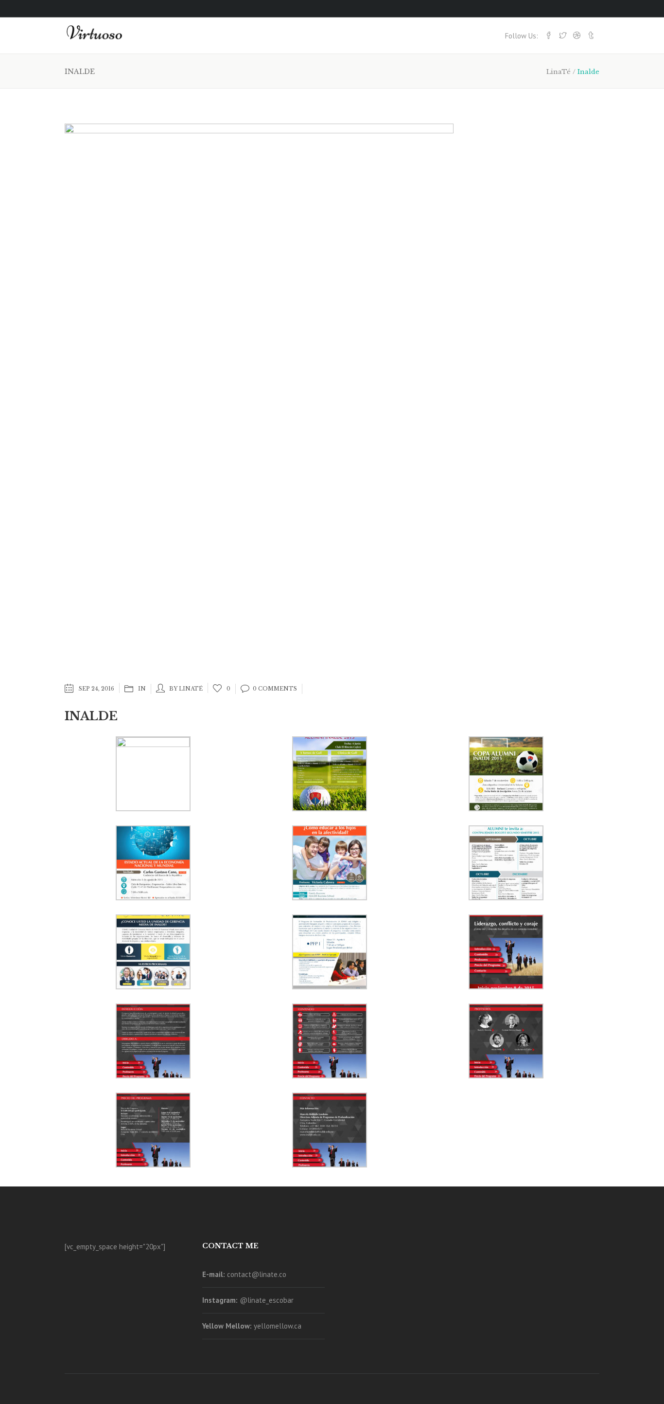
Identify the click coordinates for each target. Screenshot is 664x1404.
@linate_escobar (267, 1300)
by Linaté (186, 688)
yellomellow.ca (277, 1326)
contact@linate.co (256, 1274)
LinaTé (558, 72)
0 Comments (275, 688)
